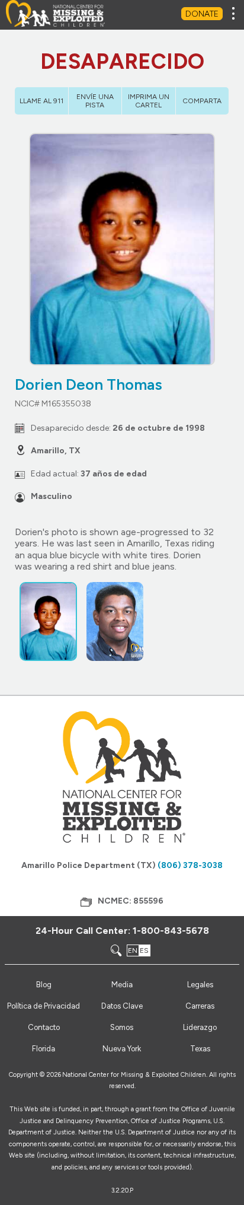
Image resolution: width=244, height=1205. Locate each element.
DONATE (202, 14)
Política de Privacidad (43, 1005)
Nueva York (121, 1048)
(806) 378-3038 (190, 865)
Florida (43, 1048)
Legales (200, 984)
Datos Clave (122, 1005)
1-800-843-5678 (171, 930)
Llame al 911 (41, 101)
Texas (200, 1048)
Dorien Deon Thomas (88, 384)
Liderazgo (200, 1027)
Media (122, 984)
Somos (121, 1027)
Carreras (199, 1005)
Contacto (44, 1027)
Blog (44, 984)
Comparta (201, 101)
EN (132, 950)
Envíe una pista (95, 101)
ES (144, 950)
